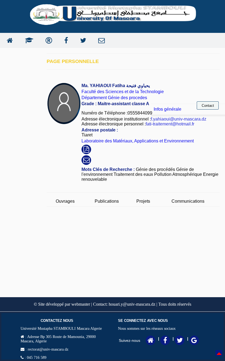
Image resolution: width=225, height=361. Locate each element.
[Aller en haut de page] (219, 357)
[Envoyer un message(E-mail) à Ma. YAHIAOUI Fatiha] (86, 161)
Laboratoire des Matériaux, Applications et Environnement (137, 141)
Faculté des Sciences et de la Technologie (122, 91)
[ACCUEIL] (150, 341)
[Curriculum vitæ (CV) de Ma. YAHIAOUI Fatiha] (86, 150)
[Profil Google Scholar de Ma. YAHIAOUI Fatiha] (28, 40)
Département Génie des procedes (114, 97)
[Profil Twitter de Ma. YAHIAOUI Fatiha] (81, 40)
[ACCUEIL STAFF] (8, 40)
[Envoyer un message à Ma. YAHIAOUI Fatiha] (100, 40)
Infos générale (167, 109)
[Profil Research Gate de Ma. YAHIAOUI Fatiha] (47, 40)
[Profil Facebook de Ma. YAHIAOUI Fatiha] (64, 40)
